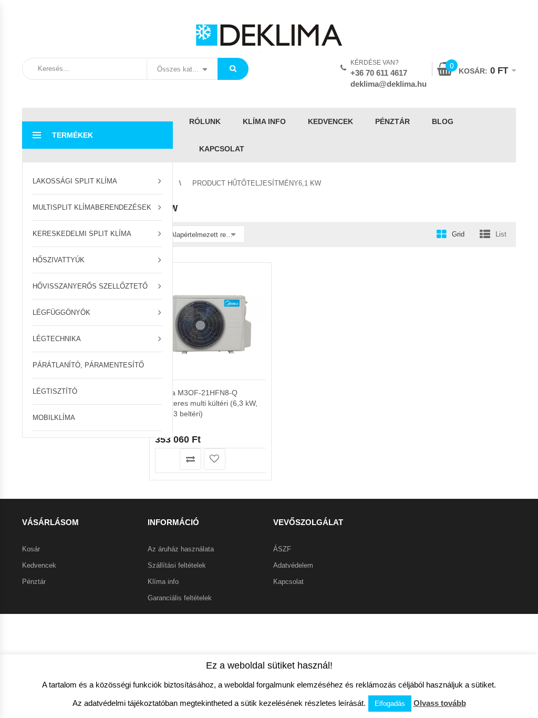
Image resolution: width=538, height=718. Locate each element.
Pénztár (392, 121)
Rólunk (205, 121)
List (500, 234)
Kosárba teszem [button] (166, 459)
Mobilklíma (54, 418)
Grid (458, 234)
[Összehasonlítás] (190, 459)
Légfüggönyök (61, 312)
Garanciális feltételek (180, 598)
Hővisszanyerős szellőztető (90, 286)
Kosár (31, 549)
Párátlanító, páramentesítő (88, 365)
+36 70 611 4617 (378, 72)
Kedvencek (330, 121)
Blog (442, 121)
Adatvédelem (293, 565)
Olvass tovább (439, 703)
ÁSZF (282, 549)
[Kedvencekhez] (214, 459)
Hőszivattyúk (59, 260)
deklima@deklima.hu (388, 83)
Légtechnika (57, 339)
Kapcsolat (221, 149)
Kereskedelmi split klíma (82, 234)
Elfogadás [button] (390, 703)
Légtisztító (55, 391)
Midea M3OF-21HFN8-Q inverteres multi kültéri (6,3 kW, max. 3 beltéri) (206, 403)
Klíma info (264, 121)
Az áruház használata (181, 549)
